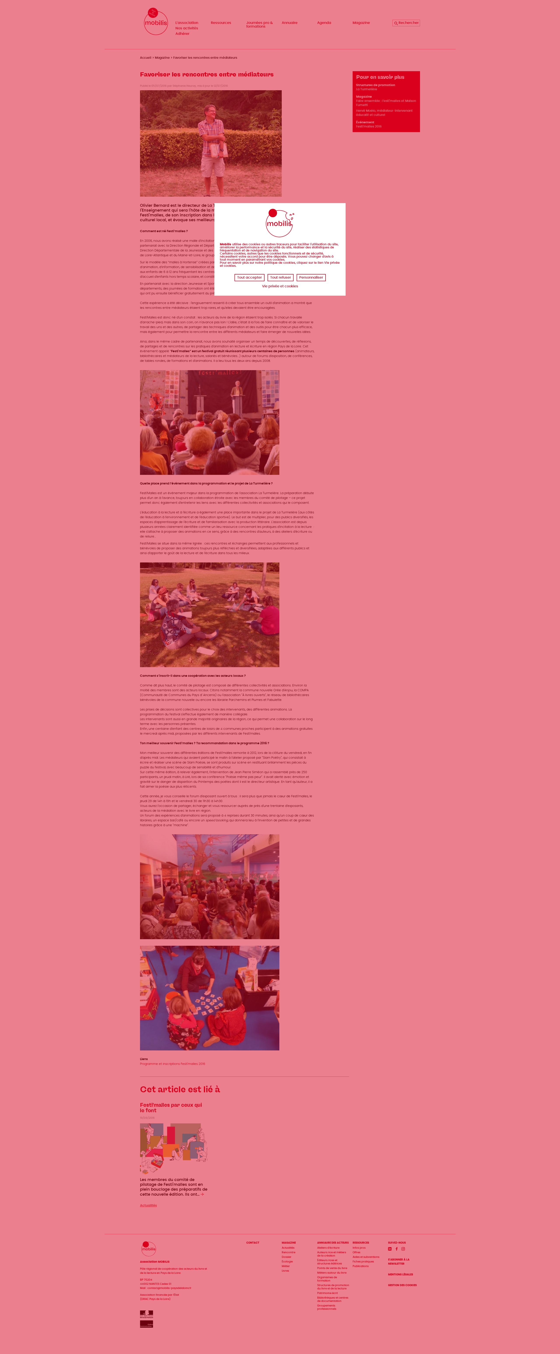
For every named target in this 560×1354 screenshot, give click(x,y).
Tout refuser (280, 277)
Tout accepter (249, 277)
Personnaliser (311, 277)
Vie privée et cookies (280, 286)
